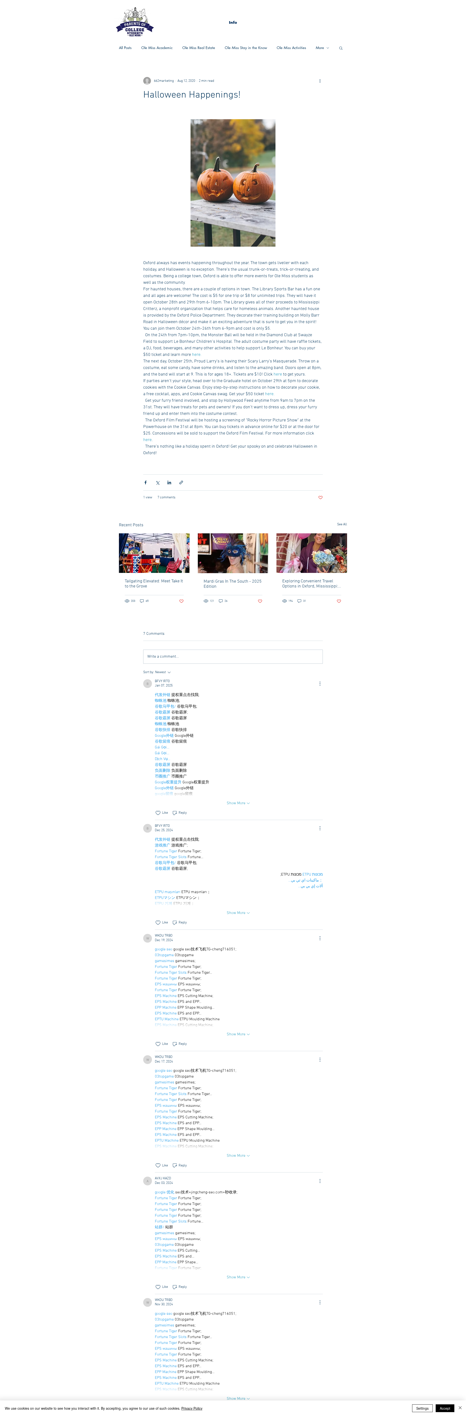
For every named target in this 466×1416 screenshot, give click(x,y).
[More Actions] (320, 684)
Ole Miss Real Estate (198, 48)
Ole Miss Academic (157, 48)
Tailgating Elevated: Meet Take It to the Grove (154, 584)
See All (342, 524)
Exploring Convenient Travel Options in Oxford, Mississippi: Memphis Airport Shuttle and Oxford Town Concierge (310, 584)
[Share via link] (181, 482)
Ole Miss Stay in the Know (246, 48)
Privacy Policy (191, 1408)
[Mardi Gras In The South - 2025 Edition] (233, 553)
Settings (422, 1408)
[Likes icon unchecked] (158, 813)
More (320, 48)
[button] (233, 23)
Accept (445, 1408)
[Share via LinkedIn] (169, 482)
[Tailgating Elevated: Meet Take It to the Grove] (154, 553)
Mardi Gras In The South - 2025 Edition (233, 584)
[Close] (460, 1408)
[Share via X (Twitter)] (157, 482)
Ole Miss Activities (291, 48)
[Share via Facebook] (145, 482)
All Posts (125, 48)
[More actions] (320, 81)
